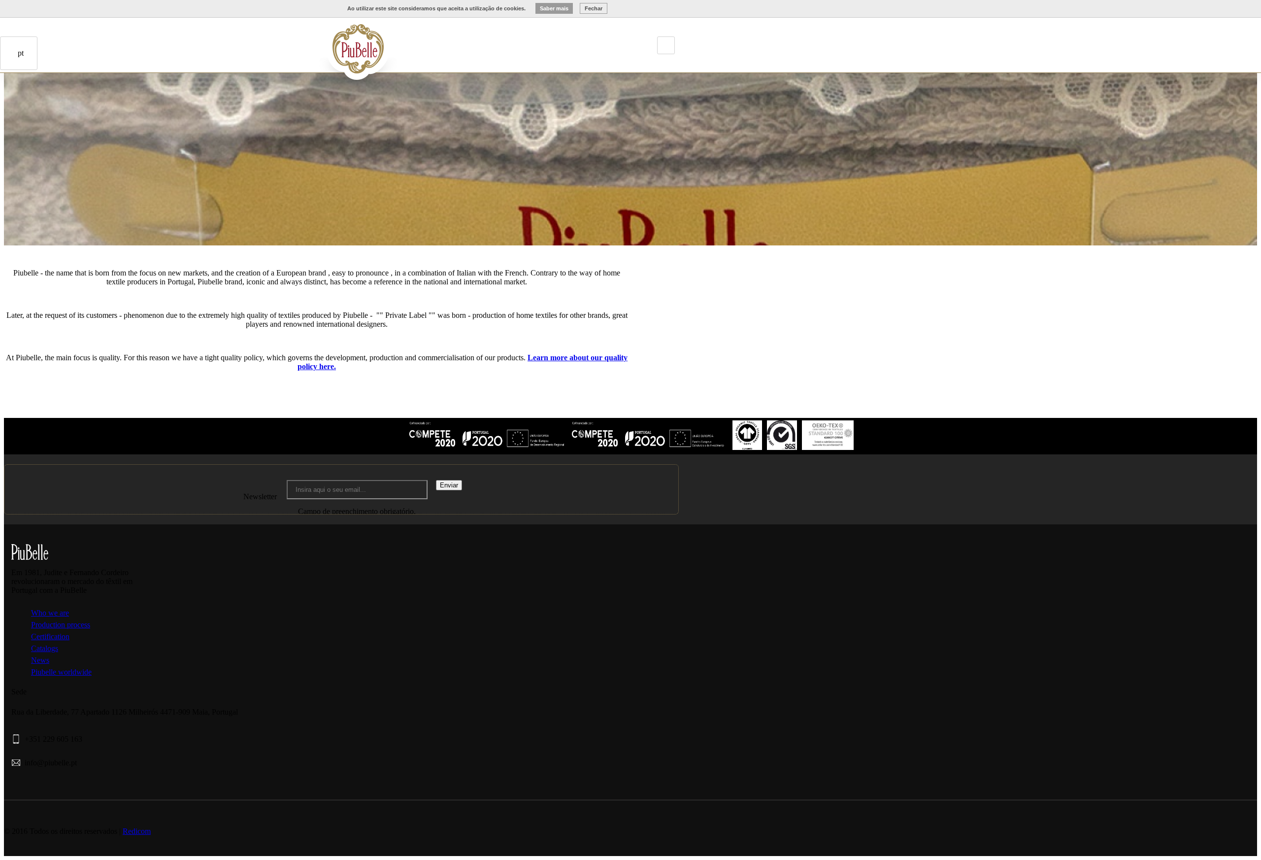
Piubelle (278, 40)
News (40, 660)
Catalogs (44, 648)
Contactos (71, 111)
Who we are (50, 613)
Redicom (137, 831)
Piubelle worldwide (61, 672)
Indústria (292, 40)
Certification (50, 636)
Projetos (305, 40)
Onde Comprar (57, 111)
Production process (60, 624)
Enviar (449, 485)
